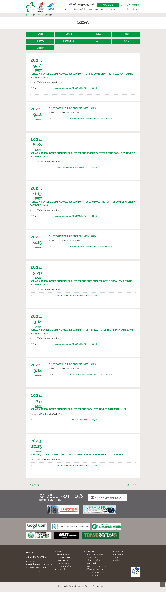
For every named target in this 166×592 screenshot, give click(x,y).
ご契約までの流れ (93, 560)
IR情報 (75, 9)
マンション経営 (111, 9)
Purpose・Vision (63, 557)
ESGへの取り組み (64, 563)
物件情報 (40, 48)
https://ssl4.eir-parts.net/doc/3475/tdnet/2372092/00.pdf (75, 465)
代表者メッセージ (64, 554)
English (127, 5)
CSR (97, 41)
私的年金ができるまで (94, 569)
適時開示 (40, 41)
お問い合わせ (108, 5)
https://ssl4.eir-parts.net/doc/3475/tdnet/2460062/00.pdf (75, 216)
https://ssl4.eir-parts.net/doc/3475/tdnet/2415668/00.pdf (75, 295)
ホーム (67, 9)
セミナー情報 (125, 9)
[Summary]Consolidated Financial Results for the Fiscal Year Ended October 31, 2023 (78, 454)
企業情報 (83, 9)
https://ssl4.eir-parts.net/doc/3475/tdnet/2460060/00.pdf (90, 246)
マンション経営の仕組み (95, 572)
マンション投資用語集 (94, 554)
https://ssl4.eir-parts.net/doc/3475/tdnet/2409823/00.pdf (90, 374)
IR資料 (40, 34)
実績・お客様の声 (96, 9)
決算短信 (68, 34)
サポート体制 (91, 563)
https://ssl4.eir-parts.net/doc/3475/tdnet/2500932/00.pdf (90, 118)
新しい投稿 (131, 485)
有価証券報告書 (69, 41)
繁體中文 (135, 5)
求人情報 (135, 9)
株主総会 (97, 34)
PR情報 (126, 34)
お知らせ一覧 (38, 15)
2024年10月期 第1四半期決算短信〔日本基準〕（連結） (73, 364)
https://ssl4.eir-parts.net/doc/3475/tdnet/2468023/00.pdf (75, 167)
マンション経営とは (94, 575)
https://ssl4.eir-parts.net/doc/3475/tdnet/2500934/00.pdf (75, 88)
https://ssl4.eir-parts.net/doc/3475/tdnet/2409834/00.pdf (75, 344)
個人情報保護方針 (64, 566)
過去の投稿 (34, 485)
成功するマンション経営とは (97, 566)
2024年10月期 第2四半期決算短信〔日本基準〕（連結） (73, 236)
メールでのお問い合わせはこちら (109, 498)
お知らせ (125, 41)
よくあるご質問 (92, 557)
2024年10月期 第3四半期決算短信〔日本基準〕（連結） (73, 108)
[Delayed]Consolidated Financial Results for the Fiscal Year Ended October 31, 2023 (78, 409)
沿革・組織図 (62, 560)
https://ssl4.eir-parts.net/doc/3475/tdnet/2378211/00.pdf (75, 420)
